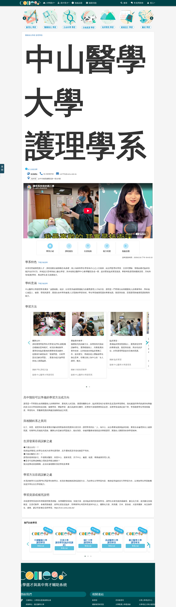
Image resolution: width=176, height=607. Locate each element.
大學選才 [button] (50, 3)
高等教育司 (120, 600)
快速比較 (48, 529)
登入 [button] (152, 3)
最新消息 (93, 3)
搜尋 (125, 3)
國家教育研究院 (98, 604)
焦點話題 (78, 3)
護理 (39, 35)
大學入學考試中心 (145, 600)
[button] (86, 387)
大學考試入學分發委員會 (148, 604)
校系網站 (34, 174)
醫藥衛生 (30, 35)
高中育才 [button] (64, 3)
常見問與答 (138, 3)
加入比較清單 (32, 169)
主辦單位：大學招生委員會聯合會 (38, 600)
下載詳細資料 (42, 262)
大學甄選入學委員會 (123, 604)
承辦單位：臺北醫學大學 (35, 604)
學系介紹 (40, 546)
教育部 (94, 600)
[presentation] (24, 18)
